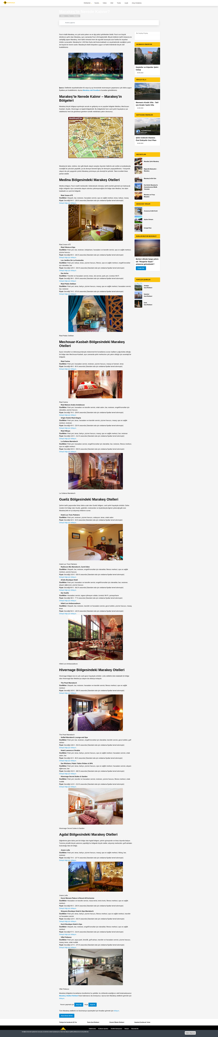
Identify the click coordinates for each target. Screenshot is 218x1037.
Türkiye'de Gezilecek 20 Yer (68, 1022)
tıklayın (116, 1011)
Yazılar (96, 3)
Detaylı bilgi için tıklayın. (68, 203)
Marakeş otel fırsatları (91, 90)
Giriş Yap (78, 1004)
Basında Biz (135, 1028)
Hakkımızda (92, 1028)
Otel (111, 3)
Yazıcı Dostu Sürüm (67, 1015)
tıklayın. (62, 998)
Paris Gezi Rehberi (93, 1022)
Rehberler (87, 3)
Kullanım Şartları (103, 1028)
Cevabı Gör (141, 268)
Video (105, 3)
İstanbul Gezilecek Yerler (142, 1022)
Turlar (119, 3)
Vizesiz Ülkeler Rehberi (116, 1022)
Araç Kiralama (136, 3)
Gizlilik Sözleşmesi (116, 1028)
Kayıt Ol (92, 1004)
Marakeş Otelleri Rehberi (68, 996)
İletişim (127, 1028)
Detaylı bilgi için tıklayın (67, 281)
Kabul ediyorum (190, 1033)
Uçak (126, 3)
